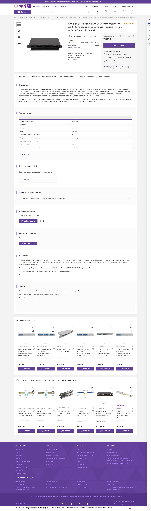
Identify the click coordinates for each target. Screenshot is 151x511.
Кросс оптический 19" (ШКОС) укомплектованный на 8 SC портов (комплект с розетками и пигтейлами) (25, 352)
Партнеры (19, 464)
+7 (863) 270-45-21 (51, 485)
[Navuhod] (71, 504)
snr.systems (80, 464)
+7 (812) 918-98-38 (112, 485)
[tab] (21, 76)
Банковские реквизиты (23, 461)
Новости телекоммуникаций (86, 452)
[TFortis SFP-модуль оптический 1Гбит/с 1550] (65, 394)
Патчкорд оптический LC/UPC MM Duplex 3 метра (25, 413)
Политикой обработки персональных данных (49, 509)
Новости (18, 452)
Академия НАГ (81, 458)
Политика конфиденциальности (125, 501)
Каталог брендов (21, 467)
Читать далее (72, 59)
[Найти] (89, 12)
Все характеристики (75, 48)
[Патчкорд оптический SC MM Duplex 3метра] (46, 394)
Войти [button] (123, 13)
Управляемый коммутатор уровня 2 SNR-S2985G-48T (103, 413)
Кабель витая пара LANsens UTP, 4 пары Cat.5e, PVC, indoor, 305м (123, 414)
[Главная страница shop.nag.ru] (22, 6)
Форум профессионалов (85, 455)
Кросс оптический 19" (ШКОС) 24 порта (64, 350)
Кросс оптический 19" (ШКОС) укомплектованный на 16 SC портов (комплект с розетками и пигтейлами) (84, 352)
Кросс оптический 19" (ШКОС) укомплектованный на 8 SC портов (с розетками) (123, 352)
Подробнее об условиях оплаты (30, 298)
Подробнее (22, 154)
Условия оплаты (51, 452)
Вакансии (19, 455)
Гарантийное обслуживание (55, 458)
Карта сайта (50, 464)
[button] (75, 2)
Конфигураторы (82, 467)
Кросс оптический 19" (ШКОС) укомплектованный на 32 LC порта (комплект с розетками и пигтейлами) (103, 352)
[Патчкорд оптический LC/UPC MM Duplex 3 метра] (26, 394)
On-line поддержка (52, 449)
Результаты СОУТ (21, 470)
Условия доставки (52, 455)
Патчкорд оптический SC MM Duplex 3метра (44, 413)
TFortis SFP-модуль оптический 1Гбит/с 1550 (64, 413)
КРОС (78, 461)
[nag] (88, 504)
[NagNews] (79, 504)
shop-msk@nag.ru (62, 6)
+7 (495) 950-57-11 (46, 6)
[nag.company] (63, 504)
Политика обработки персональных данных (121, 504)
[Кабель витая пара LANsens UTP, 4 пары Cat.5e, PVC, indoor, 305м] (124, 394)
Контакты (19, 458)
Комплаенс (49, 461)
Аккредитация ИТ (21, 473)
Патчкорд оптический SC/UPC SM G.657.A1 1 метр (84, 413)
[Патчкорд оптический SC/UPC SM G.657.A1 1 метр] (85, 394)
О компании (19, 449)
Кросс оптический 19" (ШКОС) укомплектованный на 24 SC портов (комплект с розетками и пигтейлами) (44, 352)
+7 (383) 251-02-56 (82, 485)
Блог (87, 6)
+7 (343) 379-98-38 (21, 485)
